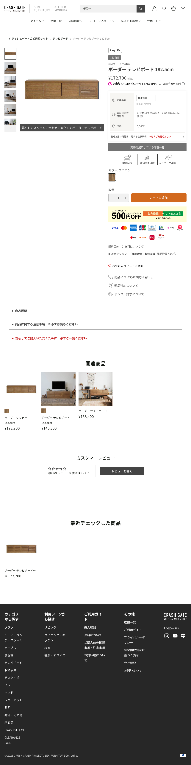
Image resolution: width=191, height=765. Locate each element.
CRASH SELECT (14, 730)
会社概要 (130, 663)
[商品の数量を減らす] (112, 198)
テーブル (10, 648)
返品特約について (126, 285)
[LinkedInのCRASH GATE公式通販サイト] (183, 636)
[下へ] (10, 128)
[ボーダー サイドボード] (95, 389)
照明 (7, 707)
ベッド (8, 692)
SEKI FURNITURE (42, 8)
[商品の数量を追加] (125, 198)
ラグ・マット (13, 700)
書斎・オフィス (54, 655)
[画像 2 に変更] (10, 68)
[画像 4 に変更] (10, 96)
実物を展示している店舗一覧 (147, 147)
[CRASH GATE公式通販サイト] (14, 9)
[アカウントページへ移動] (154, 8)
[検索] (141, 9)
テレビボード (60, 38)
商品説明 (21, 311)
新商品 (8, 722)
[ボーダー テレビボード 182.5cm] (21, 389)
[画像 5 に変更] (10, 110)
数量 (111, 190)
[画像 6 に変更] (10, 124)
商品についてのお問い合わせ (133, 277)
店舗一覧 (130, 622)
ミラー (8, 685)
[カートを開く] (173, 8)
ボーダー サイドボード (93, 411)
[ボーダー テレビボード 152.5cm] (58, 389)
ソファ (8, 627)
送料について (132, 246)
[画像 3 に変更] (10, 82)
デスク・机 (11, 677)
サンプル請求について (129, 294)
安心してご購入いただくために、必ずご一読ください (51, 338)
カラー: (119, 170)
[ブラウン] (111, 177)
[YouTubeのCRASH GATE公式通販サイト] (175, 636)
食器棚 (8, 655)
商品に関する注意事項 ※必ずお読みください (46, 324)
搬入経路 (90, 627)
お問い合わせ (133, 670)
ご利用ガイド (133, 630)
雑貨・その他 (13, 715)
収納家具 (10, 670)
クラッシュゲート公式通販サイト (28, 38)
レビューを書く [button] (122, 471)
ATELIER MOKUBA (60, 8)
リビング (50, 627)
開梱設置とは (165, 254)
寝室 (47, 648)
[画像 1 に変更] (10, 54)
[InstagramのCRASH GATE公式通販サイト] (166, 636)
